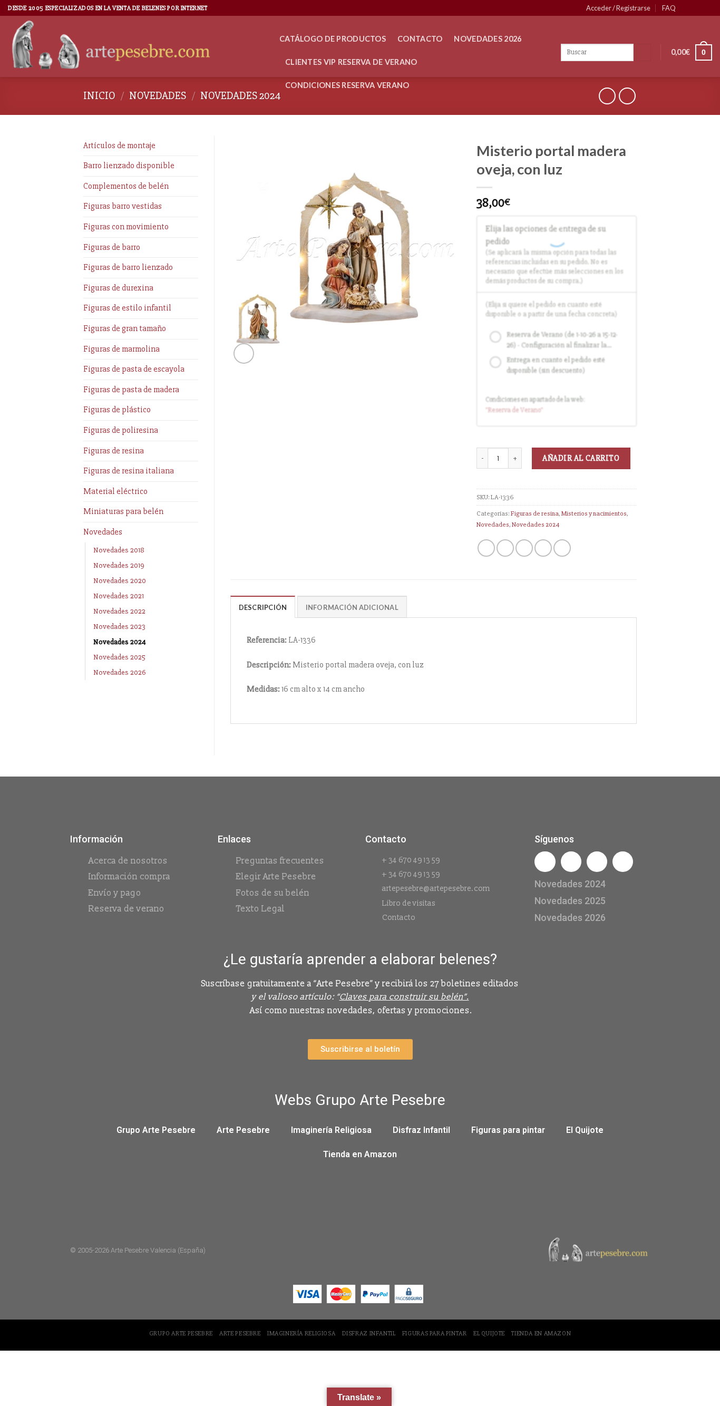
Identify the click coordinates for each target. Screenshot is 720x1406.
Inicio (99, 95)
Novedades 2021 (118, 596)
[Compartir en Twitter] (505, 548)
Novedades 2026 (487, 38)
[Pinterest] (622, 861)
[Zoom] (243, 353)
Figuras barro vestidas (122, 206)
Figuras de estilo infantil (127, 308)
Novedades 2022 (119, 611)
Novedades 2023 (119, 626)
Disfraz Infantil (421, 1130)
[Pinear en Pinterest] (543, 548)
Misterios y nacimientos (594, 513)
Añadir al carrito (580, 458)
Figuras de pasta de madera (131, 389)
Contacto (419, 38)
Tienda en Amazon (360, 1154)
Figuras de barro (111, 247)
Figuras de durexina (118, 288)
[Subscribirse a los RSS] (707, 8)
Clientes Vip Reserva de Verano (351, 61)
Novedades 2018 (118, 550)
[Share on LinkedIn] (562, 548)
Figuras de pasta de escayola (133, 369)
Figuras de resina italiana (128, 471)
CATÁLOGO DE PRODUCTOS (332, 38)
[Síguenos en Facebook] (687, 8)
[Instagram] (571, 861)
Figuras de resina (113, 450)
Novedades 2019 (118, 565)
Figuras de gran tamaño (124, 328)
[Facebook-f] (544, 861)
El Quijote (585, 1130)
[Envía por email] (524, 548)
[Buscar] (642, 53)
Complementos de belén (126, 186)
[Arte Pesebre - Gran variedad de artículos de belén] (136, 46)
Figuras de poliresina (120, 430)
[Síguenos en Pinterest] (697, 8)
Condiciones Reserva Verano (347, 85)
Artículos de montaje (119, 145)
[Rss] (597, 861)
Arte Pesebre (243, 1130)
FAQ (669, 8)
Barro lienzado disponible (128, 165)
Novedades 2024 (240, 95)
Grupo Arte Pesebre (156, 1130)
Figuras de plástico (117, 409)
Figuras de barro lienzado (128, 267)
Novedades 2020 (119, 580)
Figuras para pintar (508, 1130)
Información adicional (352, 607)
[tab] (263, 607)
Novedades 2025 (119, 657)
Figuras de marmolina (121, 349)
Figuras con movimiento (126, 226)
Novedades (157, 95)
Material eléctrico (115, 491)
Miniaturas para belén (123, 511)
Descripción (263, 607)
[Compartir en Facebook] (486, 548)
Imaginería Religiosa (331, 1130)
